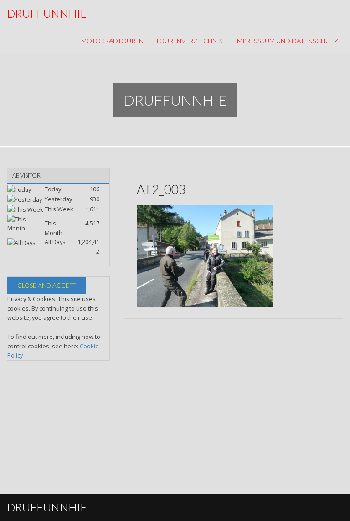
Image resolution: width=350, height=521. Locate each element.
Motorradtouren (112, 41)
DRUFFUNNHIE (47, 13)
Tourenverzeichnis (189, 41)
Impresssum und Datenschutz (286, 41)
